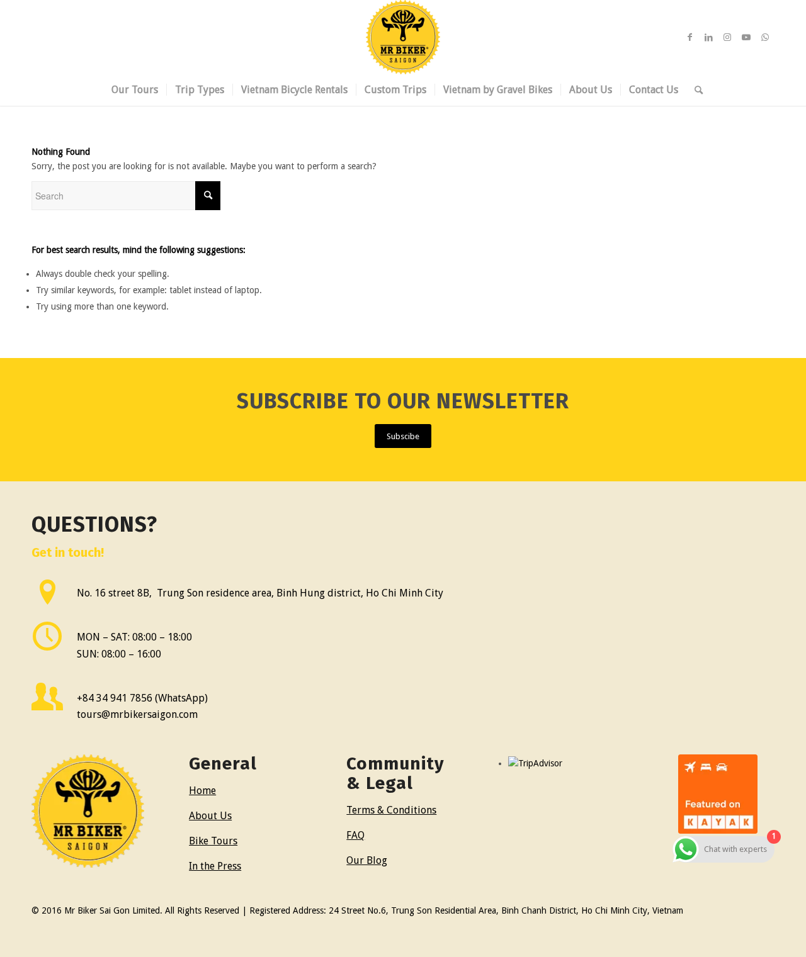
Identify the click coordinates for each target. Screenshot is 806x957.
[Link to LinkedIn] (708, 37)
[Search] (694, 90)
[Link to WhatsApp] (765, 37)
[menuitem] (134, 90)
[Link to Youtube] (746, 37)
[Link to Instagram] (727, 37)
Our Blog (366, 860)
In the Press (215, 866)
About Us (210, 816)
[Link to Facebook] (689, 37)
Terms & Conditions (391, 810)
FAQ (355, 835)
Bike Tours (213, 841)
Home (202, 791)
